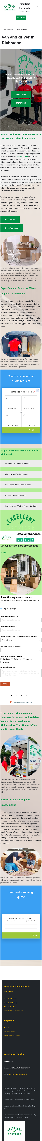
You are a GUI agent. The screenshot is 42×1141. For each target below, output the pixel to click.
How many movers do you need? (14, 646)
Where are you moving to (11, 626)
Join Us (7, 1028)
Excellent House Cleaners (13, 1011)
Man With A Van (10, 1007)
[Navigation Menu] (37, 7)
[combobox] (21, 640)
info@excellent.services (18, 1074)
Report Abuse (15, 696)
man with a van (22, 156)
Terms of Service (26, 696)
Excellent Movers (10, 1003)
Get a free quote (11, 228)
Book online (10, 220)
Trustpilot (3, 552)
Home (4, 29)
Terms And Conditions (12, 1036)
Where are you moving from (12, 616)
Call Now (21, 18)
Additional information (7, 667)
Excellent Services (10, 999)
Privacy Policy (9, 1032)
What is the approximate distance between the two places (21, 636)
